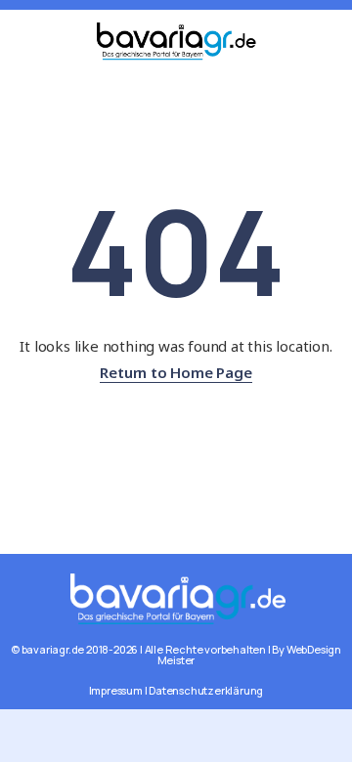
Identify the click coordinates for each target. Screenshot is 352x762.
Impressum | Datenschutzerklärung (176, 690)
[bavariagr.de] (176, 597)
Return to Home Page (175, 372)
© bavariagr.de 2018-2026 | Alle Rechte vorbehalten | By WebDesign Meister (176, 654)
